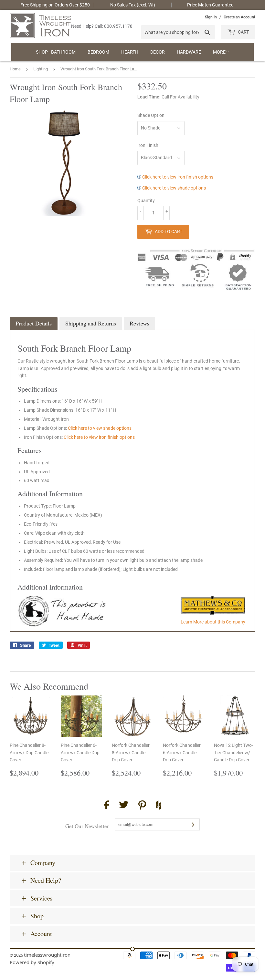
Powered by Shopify (32, 962)
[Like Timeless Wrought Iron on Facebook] (106, 806)
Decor (157, 52)
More (219, 52)
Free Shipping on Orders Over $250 (55, 4)
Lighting (40, 69)
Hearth (129, 52)
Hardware (189, 52)
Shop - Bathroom (56, 52)
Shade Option (150, 115)
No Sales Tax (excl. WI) (132, 4)
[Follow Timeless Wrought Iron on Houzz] (158, 806)
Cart (243, 32)
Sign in (211, 17)
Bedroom (98, 52)
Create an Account (239, 17)
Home (15, 69)
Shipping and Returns (90, 323)
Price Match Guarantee (210, 4)
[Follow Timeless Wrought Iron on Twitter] (123, 806)
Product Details (34, 323)
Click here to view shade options (173, 187)
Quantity (146, 200)
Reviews (139, 323)
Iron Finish (147, 145)
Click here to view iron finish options (177, 177)
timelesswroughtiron (47, 955)
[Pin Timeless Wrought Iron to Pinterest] (142, 806)
